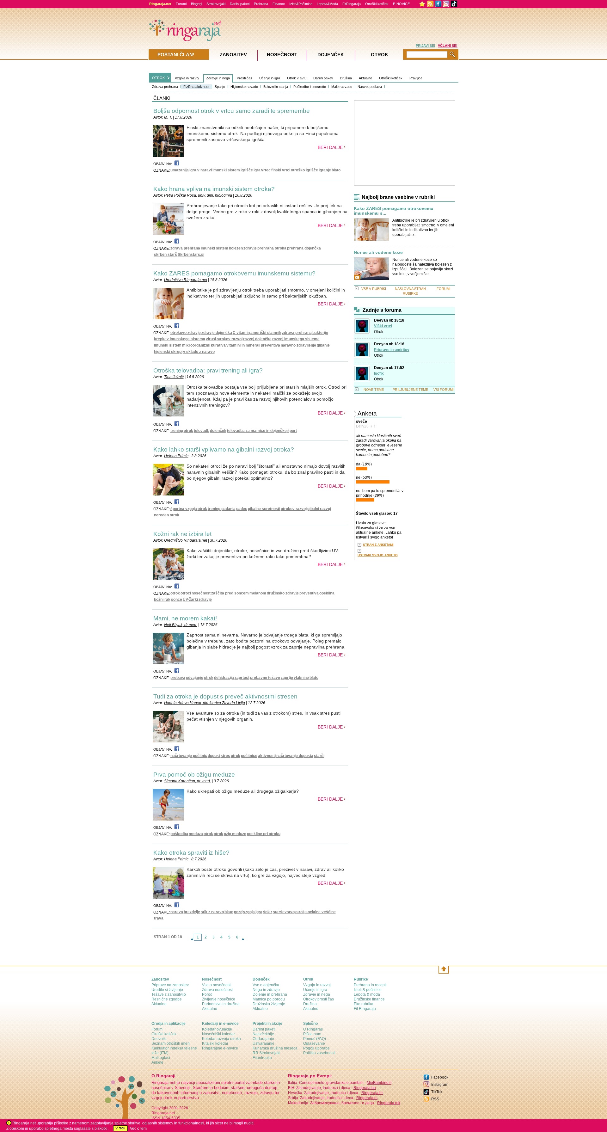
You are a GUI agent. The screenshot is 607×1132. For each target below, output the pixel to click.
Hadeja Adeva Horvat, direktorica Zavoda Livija (204, 703)
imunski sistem (226, 170)
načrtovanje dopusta (294, 756)
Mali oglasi (160, 1057)
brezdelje (192, 912)
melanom (257, 593)
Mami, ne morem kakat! (185, 618)
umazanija (179, 170)
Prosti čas (244, 78)
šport (292, 430)
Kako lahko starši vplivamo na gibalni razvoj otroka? (223, 449)
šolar (267, 912)
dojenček (218, 430)
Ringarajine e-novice (220, 1048)
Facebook (439, 1077)
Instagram (439, 1084)
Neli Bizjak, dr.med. (180, 625)
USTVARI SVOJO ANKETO (378, 555)
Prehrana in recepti (370, 985)
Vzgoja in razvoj (187, 78)
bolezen (236, 248)
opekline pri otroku (263, 834)
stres (225, 756)
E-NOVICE (401, 4)
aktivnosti (267, 756)
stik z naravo (212, 912)
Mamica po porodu (269, 999)
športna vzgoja (183, 509)
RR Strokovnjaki (266, 1053)
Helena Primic (176, 456)
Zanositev (233, 54)
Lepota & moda (367, 994)
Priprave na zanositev (170, 985)
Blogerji (196, 4)
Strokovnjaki (215, 4)
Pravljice (415, 78)
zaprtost (242, 677)
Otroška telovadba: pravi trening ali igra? (208, 370)
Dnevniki (159, 1039)
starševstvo (284, 912)
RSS (435, 1099)
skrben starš (165, 254)
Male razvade (341, 87)
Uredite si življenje (167, 989)
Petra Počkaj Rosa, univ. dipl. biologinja (198, 195)
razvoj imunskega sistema (296, 339)
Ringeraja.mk (388, 1103)
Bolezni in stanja (275, 87)
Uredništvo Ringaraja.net (185, 280)
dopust (214, 756)
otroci (186, 593)
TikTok (436, 1092)
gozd (238, 912)
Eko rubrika (363, 1004)
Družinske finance (369, 999)
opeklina (326, 593)
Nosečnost (282, 54)
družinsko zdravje (283, 593)
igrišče (247, 170)
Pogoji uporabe (316, 1048)
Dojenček (330, 54)
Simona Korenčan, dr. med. (187, 781)
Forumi (181, 4)
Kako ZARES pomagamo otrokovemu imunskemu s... (393, 211)
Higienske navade (244, 87)
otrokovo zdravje (185, 332)
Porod (207, 994)
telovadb (201, 430)
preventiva (270, 345)
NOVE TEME (374, 389)
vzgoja (249, 912)
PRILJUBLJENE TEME (410, 389)
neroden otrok (166, 515)
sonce (176, 599)
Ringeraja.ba (364, 1088)
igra (257, 170)
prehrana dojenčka (304, 248)
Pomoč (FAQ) (314, 1039)
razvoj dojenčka (257, 339)
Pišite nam (312, 1034)
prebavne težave (265, 677)
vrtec (266, 170)
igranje (325, 170)
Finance (279, 4)
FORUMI (444, 289)
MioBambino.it (379, 1082)
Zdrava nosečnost (217, 989)
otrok (188, 430)
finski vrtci (280, 170)
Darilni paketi (239, 4)
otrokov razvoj (229, 339)
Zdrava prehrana (165, 87)
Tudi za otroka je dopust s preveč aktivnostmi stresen (225, 696)
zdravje (250, 248)
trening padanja (222, 509)
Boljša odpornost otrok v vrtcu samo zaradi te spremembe (231, 111)
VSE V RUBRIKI (373, 289)
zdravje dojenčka (216, 332)
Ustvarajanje (263, 1043)
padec (241, 509)
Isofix (379, 373)
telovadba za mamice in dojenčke (257, 430)
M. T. (168, 117)
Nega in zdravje (266, 989)
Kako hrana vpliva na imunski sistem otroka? (214, 189)
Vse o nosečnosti (216, 985)
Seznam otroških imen (170, 1043)
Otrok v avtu (296, 78)
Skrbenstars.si (191, 254)
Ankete (157, 1062)
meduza (196, 834)
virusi (211, 339)
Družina (346, 78)
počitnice (249, 756)
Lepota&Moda (327, 4)
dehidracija (224, 677)
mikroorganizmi (196, 345)
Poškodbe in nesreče (309, 87)
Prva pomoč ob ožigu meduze (194, 774)
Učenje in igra (269, 78)
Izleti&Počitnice (300, 4)
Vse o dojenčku (266, 985)
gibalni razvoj (319, 509)
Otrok (378, 331)
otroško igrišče (304, 170)
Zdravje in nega (218, 78)
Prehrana (261, 4)
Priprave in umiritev (391, 350)
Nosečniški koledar (218, 1034)
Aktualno (365, 78)
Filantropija (262, 1057)
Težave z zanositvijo (168, 994)
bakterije (320, 332)
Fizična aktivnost (196, 87)
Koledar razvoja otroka (221, 1039)
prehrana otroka (271, 248)
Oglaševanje (314, 1043)
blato (336, 170)
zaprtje (287, 677)
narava (176, 912)
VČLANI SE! (447, 45)
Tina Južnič (174, 377)
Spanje (220, 87)
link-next (243, 939)
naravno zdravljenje (298, 345)
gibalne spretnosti (264, 509)
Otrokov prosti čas (318, 999)
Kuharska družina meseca (275, 1048)
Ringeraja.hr (372, 1093)
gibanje (323, 345)
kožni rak (162, 599)
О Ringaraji (313, 1029)
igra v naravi (200, 170)
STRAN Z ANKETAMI (378, 544)
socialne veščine (320, 912)
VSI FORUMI (443, 389)
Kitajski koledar (215, 1043)
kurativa (218, 345)
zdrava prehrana (185, 248)
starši (319, 756)
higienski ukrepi (168, 351)
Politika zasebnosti (319, 1053)
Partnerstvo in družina (221, 1004)
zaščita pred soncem (230, 593)
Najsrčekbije (263, 1034)
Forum (156, 1029)
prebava (177, 677)
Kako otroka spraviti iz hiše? (191, 852)
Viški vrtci (383, 326)
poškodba (179, 834)
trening (176, 430)
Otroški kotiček (377, 4)
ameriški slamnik (265, 332)
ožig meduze (235, 834)
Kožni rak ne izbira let (182, 534)
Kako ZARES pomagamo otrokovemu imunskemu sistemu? (234, 273)
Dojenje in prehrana (270, 994)
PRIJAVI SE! (425, 45)
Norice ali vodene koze (378, 252)
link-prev (192, 939)
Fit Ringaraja (365, 1008)
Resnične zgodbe (166, 999)
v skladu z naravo (199, 351)
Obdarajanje (263, 1039)
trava (158, 918)
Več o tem (138, 1128)
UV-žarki (190, 599)
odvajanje (194, 677)
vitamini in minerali (243, 345)
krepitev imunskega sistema (179, 339)
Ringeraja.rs (366, 1098)
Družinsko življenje (269, 1004)
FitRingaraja (351, 4)
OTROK (158, 78)
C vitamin (241, 332)
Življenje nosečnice (218, 999)
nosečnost (201, 593)
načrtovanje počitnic (188, 756)
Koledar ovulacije (217, 1029)
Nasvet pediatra (370, 87)
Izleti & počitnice (368, 989)
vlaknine (301, 677)
